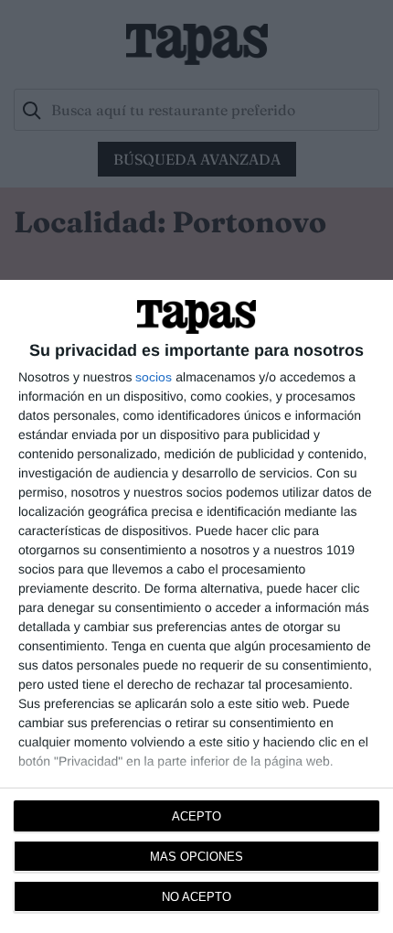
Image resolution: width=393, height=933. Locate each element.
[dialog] (196, 606)
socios (153, 376)
